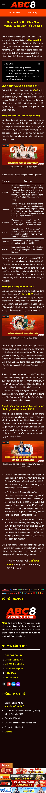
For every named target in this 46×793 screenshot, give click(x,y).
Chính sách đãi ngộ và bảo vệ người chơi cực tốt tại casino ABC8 (22, 77)
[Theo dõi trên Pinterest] (9, 684)
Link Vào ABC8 (11, 677)
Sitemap (8, 732)
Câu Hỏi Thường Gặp (14, 668)
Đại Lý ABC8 (10, 673)
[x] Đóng (6, 765)
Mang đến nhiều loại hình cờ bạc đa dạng (24, 71)
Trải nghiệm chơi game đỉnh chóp (21, 73)
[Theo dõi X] (4, 684)
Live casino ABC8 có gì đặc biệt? (18, 68)
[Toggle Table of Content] (38, 64)
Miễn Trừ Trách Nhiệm (14, 664)
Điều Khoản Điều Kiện (14, 660)
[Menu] (3, 4)
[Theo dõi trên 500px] (13, 684)
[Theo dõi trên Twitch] (18, 684)
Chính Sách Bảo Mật (13, 655)
